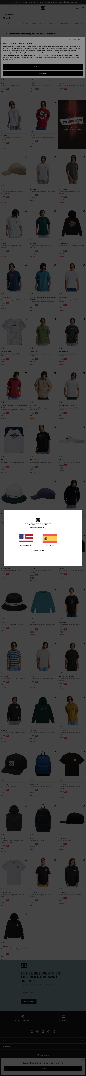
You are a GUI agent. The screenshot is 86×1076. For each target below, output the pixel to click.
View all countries (38, 550)
